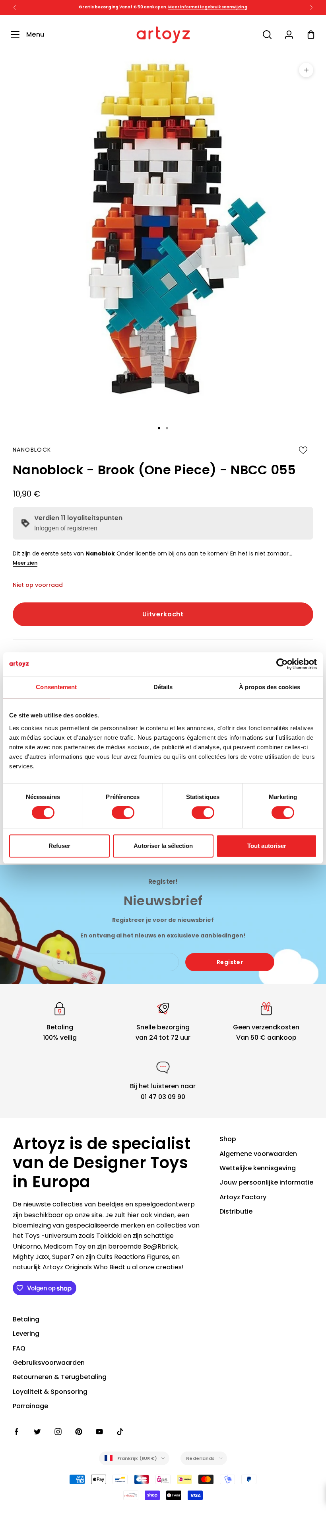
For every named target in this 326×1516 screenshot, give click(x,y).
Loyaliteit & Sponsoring (50, 1391)
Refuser (59, 845)
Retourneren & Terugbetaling (60, 1377)
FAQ (19, 1348)
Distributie (235, 1211)
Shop (227, 1139)
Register (230, 962)
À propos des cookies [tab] (269, 687)
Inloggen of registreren (65, 528)
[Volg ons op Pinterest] (79, 1432)
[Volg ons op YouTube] (99, 1432)
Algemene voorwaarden (258, 1153)
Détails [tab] (163, 687)
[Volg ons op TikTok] (120, 1432)
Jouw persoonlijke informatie (266, 1182)
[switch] (123, 812)
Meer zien (25, 563)
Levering (26, 1333)
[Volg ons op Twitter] (37, 1432)
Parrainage (30, 1406)
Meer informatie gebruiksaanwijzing (207, 7)
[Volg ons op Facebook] (17, 1432)
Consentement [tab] (56, 687)
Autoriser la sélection (163, 845)
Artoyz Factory (242, 1197)
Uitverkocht (162, 614)
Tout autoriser (266, 845)
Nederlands (200, 1458)
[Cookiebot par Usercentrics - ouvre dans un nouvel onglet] (282, 664)
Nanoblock (32, 450)
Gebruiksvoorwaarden (49, 1362)
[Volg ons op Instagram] (58, 1432)
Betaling (26, 1319)
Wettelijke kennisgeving (257, 1168)
